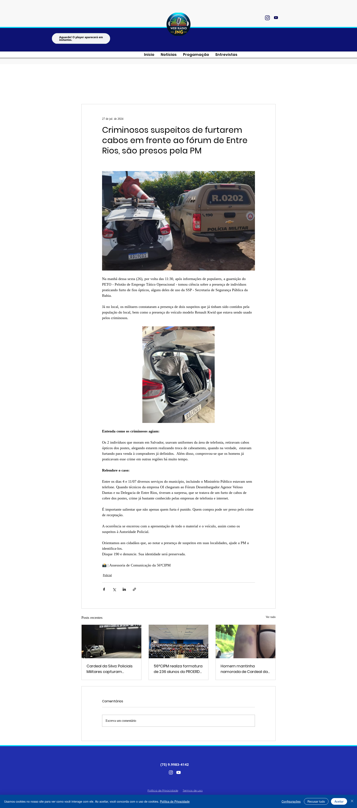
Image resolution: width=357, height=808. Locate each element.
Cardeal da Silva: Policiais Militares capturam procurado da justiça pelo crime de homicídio (110, 668)
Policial (107, 575)
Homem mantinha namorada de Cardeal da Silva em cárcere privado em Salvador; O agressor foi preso (244, 668)
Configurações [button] (291, 801)
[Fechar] (352, 801)
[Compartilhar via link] (134, 589)
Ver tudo (271, 617)
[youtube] (276, 18)
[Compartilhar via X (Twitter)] (114, 589)
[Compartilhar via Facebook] (104, 589)
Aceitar (339, 801)
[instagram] (267, 18)
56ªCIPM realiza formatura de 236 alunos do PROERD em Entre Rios (178, 668)
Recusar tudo (316, 801)
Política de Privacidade (175, 801)
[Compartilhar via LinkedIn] (124, 589)
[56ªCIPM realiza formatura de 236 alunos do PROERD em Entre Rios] (178, 641)
